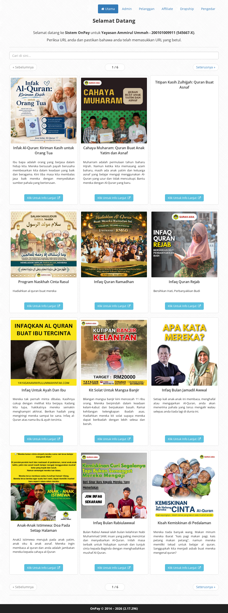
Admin (127, 9)
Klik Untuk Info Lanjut (42, 198)
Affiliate (167, 9)
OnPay (95, 608)
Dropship (187, 9)
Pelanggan (147, 9)
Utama (109, 9)
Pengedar (208, 9)
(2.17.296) (130, 608)
